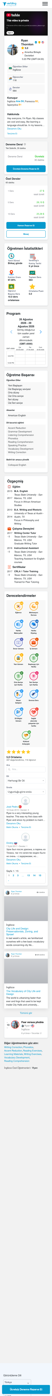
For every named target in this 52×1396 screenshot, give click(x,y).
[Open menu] (45, 4)
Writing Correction (13, 1047)
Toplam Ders (35, 277)
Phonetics (28, 1047)
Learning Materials (13, 1054)
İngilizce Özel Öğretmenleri (17, 1067)
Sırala (9, 787)
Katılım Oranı (14, 277)
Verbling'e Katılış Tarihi (35, 262)
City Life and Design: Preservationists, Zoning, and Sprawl (22, 931)
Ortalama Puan (36, 290)
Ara (8, 764)
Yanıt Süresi (14, 260)
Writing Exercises (32, 1054)
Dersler (16, 87)
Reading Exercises (32, 1050)
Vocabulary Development (17, 1057)
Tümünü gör (26, 1012)
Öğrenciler (18, 76)
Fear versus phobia (32, 1022)
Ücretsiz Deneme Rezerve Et (26, 1389)
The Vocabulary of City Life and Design (23, 992)
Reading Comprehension (16, 1060)
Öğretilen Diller (20, 66)
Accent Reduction (13, 1050)
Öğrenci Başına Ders (14, 292)
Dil (7, 776)
